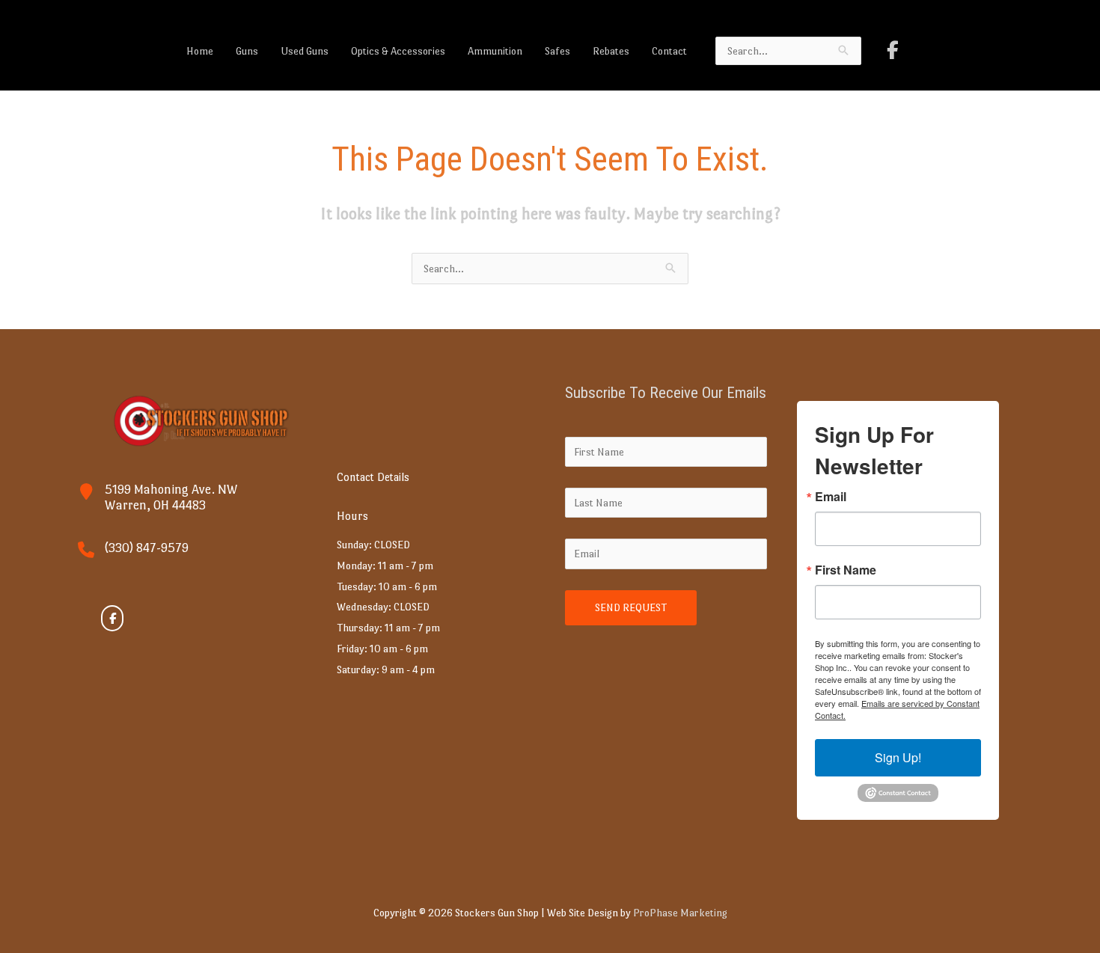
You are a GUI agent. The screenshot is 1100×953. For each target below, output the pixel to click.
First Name (845, 570)
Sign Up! (898, 757)
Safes (557, 51)
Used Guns (305, 51)
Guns (247, 51)
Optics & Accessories (398, 51)
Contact (669, 51)
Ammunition (495, 51)
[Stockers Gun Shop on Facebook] (892, 50)
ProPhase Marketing (680, 913)
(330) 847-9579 (147, 548)
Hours (352, 515)
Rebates (611, 51)
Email (830, 497)
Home (199, 51)
